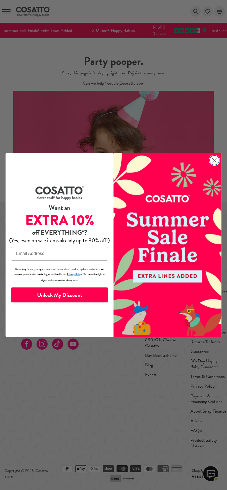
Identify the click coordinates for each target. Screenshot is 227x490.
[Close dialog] (214, 160)
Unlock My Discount (59, 295)
